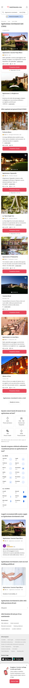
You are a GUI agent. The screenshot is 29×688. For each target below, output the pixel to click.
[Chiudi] (26, 665)
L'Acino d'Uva (6, 376)
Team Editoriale (5, 651)
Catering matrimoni (18, 626)
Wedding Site (20, 651)
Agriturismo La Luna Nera (10, 337)
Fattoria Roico (6, 132)
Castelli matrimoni (5, 629)
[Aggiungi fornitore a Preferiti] (25, 34)
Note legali (10, 639)
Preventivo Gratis (15, 67)
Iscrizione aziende (5, 649)
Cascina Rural (6, 296)
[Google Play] (18, 660)
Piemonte (3, 21)
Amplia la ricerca (14, 402)
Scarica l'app (14, 681)
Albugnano (4, 608)
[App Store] (6, 660)
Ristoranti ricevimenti (6, 626)
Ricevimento (4, 620)
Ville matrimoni (4, 623)
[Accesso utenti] (27, 7)
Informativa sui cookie (20, 642)
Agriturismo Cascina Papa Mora (12, 52)
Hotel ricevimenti (14, 623)
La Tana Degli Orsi (8, 216)
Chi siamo (14, 649)
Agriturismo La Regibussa (10, 93)
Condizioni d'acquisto (20, 639)
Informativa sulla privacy (7, 642)
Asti (9, 21)
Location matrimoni (16, 629)
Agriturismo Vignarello (9, 173)
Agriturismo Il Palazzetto (10, 257)
